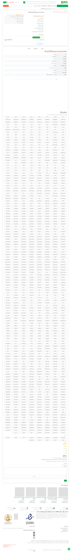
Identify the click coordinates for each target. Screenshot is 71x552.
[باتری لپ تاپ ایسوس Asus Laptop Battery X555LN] (52, 491)
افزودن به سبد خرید (36, 37)
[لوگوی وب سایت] (64, 2)
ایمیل (34, 476)
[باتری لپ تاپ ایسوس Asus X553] (41, 491)
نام (66, 476)
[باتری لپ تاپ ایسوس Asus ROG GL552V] (63, 491)
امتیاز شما (65, 463)
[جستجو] (24, 2)
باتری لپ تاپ (59, 8)
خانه (67, 8)
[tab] (42, 48)
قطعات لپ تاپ (64, 8)
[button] (65, 502)
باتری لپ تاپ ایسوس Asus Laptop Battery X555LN (52, 498)
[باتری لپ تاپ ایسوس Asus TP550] (30, 491)
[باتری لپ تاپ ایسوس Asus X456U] (19, 491)
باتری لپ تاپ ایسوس (54, 8)
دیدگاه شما (65, 466)
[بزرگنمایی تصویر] (65, 11)
